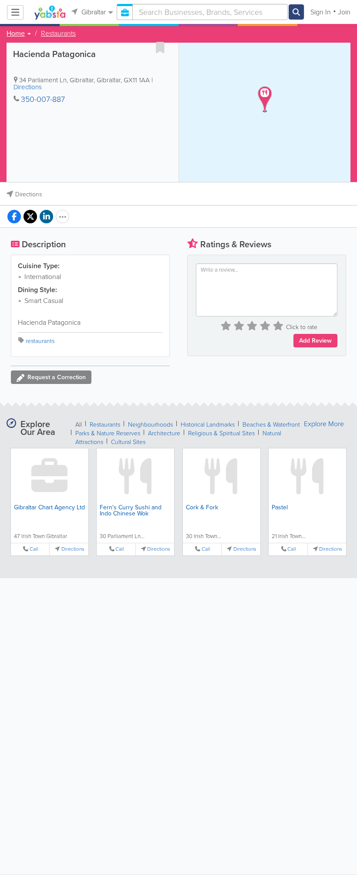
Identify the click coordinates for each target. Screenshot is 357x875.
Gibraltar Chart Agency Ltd (49, 507)
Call (34, 549)
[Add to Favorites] (160, 47)
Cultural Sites (128, 442)
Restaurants (58, 33)
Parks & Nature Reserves (107, 433)
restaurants (40, 341)
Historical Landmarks (208, 424)
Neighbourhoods (150, 424)
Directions (27, 87)
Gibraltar (93, 12)
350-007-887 (43, 99)
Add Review (315, 340)
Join (344, 12)
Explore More (324, 424)
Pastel (280, 507)
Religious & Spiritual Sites (221, 433)
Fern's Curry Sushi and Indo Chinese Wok (131, 510)
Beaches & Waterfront (271, 424)
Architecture (164, 433)
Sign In (320, 12)
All (78, 424)
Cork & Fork (202, 507)
